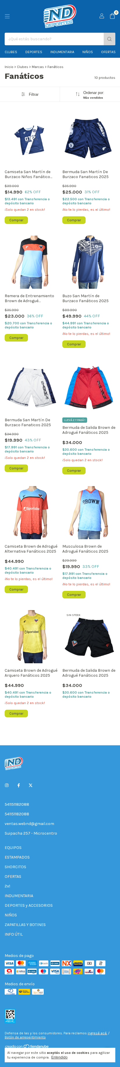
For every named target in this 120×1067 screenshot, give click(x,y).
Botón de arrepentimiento (25, 1037)
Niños (87, 52)
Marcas (38, 67)
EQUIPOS (13, 847)
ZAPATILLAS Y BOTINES (25, 924)
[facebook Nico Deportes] (19, 785)
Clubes (11, 52)
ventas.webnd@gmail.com (29, 823)
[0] (112, 16)
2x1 (7, 886)
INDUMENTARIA (19, 895)
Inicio (9, 67)
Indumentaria (62, 52)
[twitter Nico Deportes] (31, 785)
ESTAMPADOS (17, 857)
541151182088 (17, 804)
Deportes (33, 52)
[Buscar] (109, 39)
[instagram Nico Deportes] (7, 785)
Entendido (59, 1057)
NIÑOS (11, 915)
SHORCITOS (15, 866)
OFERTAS (108, 52)
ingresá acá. (97, 1033)
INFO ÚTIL (14, 934)
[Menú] (7, 16)
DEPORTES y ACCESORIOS (29, 905)
